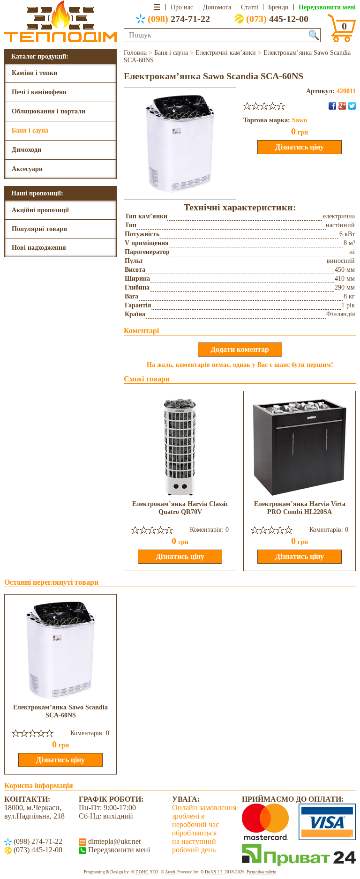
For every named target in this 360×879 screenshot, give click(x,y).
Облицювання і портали (48, 111)
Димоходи (26, 149)
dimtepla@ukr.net (113, 841)
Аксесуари (27, 168)
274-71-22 (179, 18)
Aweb (170, 872)
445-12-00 (277, 18)
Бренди (278, 7)
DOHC (141, 872)
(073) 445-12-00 (37, 850)
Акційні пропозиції (40, 210)
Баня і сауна (30, 130)
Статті (249, 7)
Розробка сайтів (261, 872)
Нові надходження (39, 247)
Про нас (182, 7)
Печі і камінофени (39, 92)
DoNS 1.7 (214, 872)
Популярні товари (39, 228)
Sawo (299, 120)
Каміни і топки (34, 72)
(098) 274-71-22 (37, 841)
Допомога (217, 7)
